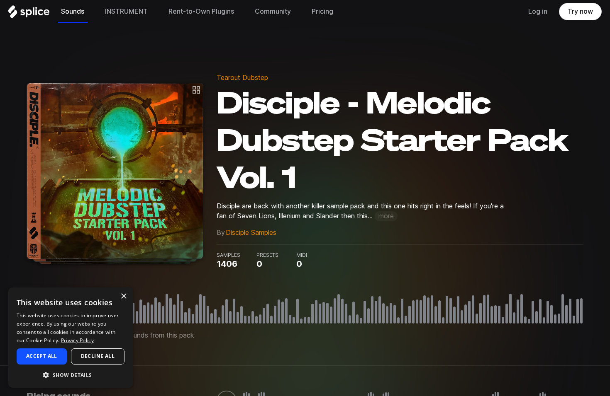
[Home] (28, 13)
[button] (70, 374)
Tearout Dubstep (242, 78)
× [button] (123, 296)
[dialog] (70, 337)
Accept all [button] (41, 356)
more (386, 216)
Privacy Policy (77, 340)
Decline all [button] (98, 356)
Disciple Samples (251, 233)
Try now (580, 11)
